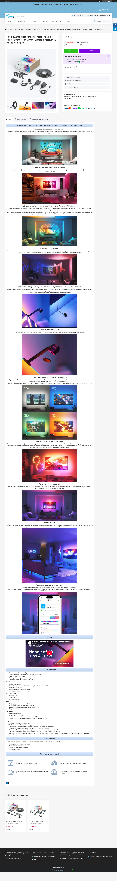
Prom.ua (67, 866)
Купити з (86, 51)
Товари (34, 21)
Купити (71, 51)
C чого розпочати (21, 21)
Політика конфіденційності (69, 869)
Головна (10, 21)
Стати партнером (57, 21)
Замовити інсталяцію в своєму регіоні (72, 858)
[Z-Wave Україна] (10, 16)
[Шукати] (94, 21)
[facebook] (7, 783)
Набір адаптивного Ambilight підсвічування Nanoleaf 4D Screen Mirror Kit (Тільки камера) (38, 823)
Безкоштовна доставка (73, 77)
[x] (8, 783)
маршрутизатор (48, 730)
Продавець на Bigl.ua (58, 867)
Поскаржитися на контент (55, 869)
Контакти (68, 21)
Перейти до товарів (76, 4)
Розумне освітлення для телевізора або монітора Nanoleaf (25, 29)
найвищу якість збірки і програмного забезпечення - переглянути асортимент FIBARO (44, 858)
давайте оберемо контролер (14, 858)
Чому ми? (45, 21)
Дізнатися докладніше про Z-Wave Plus (101, 856)
